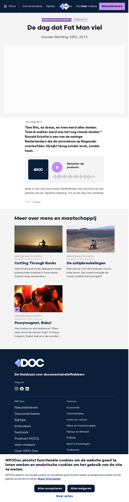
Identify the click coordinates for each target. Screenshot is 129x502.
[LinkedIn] (27, 389)
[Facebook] (22, 389)
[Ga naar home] (64, 6)
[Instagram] (16, 389)
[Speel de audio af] (57, 167)
